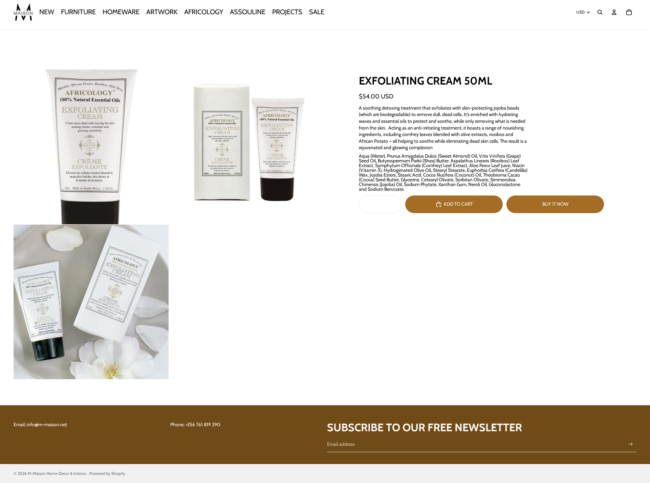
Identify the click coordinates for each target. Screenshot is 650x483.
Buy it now (555, 204)
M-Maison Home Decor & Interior (57, 473)
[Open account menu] (614, 12)
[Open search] (599, 12)
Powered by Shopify (107, 473)
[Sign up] (630, 444)
